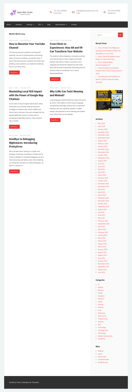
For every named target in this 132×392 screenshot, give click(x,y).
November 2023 (103, 186)
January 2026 (102, 129)
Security (100, 322)
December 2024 (103, 149)
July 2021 (101, 212)
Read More (14, 72)
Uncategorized (103, 330)
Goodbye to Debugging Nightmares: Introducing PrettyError (23, 142)
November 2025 (103, 135)
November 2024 (103, 152)
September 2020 (103, 224)
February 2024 (103, 178)
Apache (100, 287)
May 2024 (101, 169)
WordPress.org (103, 362)
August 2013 (102, 255)
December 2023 (103, 184)
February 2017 (103, 232)
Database (101, 296)
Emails (100, 302)
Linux (100, 310)
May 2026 (101, 123)
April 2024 (101, 172)
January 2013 (102, 261)
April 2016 (101, 238)
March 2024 (102, 175)
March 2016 (102, 241)
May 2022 (101, 189)
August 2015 (102, 244)
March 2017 (102, 229)
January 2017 (102, 235)
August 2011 (102, 269)
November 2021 (103, 201)
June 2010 (101, 272)
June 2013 (101, 258)
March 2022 (102, 195)
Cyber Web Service (25, 40)
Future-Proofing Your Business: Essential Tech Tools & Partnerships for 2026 (109, 71)
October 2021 (102, 204)
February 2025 (103, 144)
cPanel (100, 293)
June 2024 (101, 166)
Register (101, 351)
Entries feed (102, 357)
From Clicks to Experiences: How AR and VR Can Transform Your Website (66, 47)
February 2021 (103, 221)
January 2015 (102, 249)
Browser (101, 290)
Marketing (101, 313)
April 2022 (101, 192)
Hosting (100, 304)
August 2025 (102, 141)
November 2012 (103, 264)
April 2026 (101, 126)
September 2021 (103, 206)
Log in (100, 354)
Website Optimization (105, 336)
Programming (102, 319)
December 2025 (103, 132)
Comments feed (103, 359)
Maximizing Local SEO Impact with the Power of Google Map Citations (26, 95)
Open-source (102, 316)
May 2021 (101, 218)
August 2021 (102, 209)
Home (9, 24)
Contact (74, 24)
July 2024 (101, 164)
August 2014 (102, 252)
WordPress (101, 339)
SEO (39, 24)
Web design (102, 333)
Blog (48, 24)
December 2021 (103, 198)
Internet (100, 307)
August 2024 (102, 161)
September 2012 (103, 267)
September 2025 (103, 138)
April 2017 (101, 226)
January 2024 (102, 181)
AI (98, 284)
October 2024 (102, 155)
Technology (102, 327)
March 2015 (102, 247)
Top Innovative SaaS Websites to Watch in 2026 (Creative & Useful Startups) (108, 79)
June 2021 (101, 215)
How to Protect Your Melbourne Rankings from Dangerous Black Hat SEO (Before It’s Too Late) (108, 51)
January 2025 (102, 146)
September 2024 (103, 158)
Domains (19, 24)
